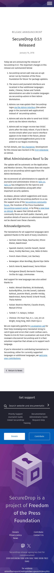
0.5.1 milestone (41, 150)
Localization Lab (37, 326)
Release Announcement (27, 32)
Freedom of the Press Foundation (31, 513)
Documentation (38, 414)
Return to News (15, 371)
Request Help (38, 420)
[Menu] (49, 3)
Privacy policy (15, 535)
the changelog (28, 147)
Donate (14, 436)
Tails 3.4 (41, 182)
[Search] (48, 406)
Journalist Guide (15, 417)
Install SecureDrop (15, 420)
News (15, 538)
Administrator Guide (39, 417)
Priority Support (15, 414)
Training (27, 423)
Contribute (39, 436)
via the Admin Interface (25, 108)
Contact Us (38, 535)
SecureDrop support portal (16, 208)
